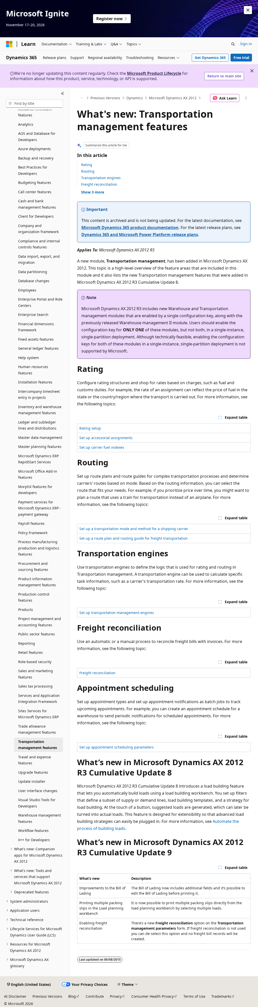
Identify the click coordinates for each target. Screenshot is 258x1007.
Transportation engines (101, 177)
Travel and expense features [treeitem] (34, 760)
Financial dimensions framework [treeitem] (36, 327)
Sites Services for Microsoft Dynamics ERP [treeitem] (38, 714)
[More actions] (245, 98)
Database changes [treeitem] (33, 280)
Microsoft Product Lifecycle (154, 73)
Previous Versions (105, 97)
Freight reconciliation (99, 184)
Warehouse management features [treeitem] (39, 818)
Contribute (95, 996)
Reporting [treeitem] (26, 643)
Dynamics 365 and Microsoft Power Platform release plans (139, 234)
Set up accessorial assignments (106, 437)
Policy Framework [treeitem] (32, 532)
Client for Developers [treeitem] (36, 216)
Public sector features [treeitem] (36, 634)
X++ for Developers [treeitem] (34, 839)
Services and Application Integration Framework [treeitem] (39, 698)
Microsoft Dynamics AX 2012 (173, 97)
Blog (72, 996)
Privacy (116, 996)
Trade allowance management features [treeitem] (37, 729)
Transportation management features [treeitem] (37, 744)
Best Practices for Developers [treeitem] (32, 170)
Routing (87, 171)
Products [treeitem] (25, 609)
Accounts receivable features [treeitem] (35, 112)
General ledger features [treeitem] (38, 348)
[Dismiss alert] (248, 10)
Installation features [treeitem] (35, 382)
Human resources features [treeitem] (33, 369)
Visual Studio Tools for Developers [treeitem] (36, 802)
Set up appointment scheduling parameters (116, 747)
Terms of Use (194, 996)
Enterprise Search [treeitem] (33, 314)
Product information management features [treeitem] (37, 582)
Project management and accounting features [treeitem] (39, 621)
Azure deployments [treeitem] (34, 148)
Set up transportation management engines (116, 612)
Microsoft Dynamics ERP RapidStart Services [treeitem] (38, 459)
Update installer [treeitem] (31, 781)
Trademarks (221, 996)
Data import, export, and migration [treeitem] (39, 259)
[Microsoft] (9, 44)
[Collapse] (62, 94)
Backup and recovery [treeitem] (35, 158)
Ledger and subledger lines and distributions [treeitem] (37, 425)
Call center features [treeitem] (34, 191)
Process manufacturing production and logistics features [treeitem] (38, 548)
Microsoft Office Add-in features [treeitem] (37, 474)
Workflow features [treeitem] (33, 830)
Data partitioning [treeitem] (32, 271)
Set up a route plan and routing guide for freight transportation (133, 538)
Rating (86, 164)
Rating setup (90, 428)
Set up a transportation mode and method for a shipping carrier (133, 528)
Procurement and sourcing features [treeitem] (33, 566)
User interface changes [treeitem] (37, 790)
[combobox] (34, 104)
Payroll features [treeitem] (31, 523)
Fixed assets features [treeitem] (36, 339)
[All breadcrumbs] (81, 98)
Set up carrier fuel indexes (101, 447)
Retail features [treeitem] (30, 652)
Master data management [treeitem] (40, 437)
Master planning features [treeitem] (39, 446)
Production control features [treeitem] (33, 597)
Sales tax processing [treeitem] (35, 686)
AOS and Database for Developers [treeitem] (36, 136)
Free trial (241, 57)
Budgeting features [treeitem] (34, 182)
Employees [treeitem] (27, 290)
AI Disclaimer (15, 996)
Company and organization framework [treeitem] (38, 228)
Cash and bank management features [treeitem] (37, 204)
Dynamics (134, 97)
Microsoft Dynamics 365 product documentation (130, 227)
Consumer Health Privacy (152, 996)
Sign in (246, 43)
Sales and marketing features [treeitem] (35, 673)
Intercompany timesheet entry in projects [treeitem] (39, 394)
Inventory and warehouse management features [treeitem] (39, 409)
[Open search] (233, 44)
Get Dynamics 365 (210, 57)
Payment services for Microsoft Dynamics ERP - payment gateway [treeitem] (39, 508)
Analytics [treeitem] (25, 124)
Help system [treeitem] (28, 357)
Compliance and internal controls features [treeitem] (39, 244)
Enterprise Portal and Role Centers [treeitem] (40, 302)
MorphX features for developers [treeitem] (35, 489)
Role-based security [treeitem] (34, 661)
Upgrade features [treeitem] (33, 772)
